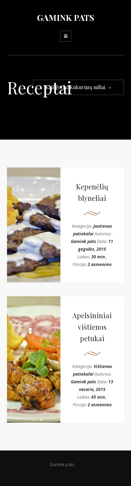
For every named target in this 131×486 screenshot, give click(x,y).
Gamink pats (83, 241)
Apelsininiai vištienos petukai (92, 327)
